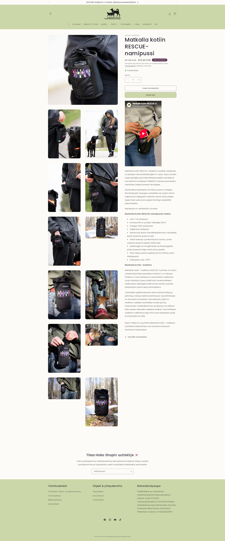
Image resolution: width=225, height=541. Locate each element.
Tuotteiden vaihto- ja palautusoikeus (64, 491)
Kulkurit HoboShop (107, 536)
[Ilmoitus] (176, 2)
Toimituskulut (130, 66)
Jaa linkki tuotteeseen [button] (137, 337)
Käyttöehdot (53, 504)
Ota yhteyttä (98, 496)
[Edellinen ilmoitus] (48, 2)
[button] (50, 13)
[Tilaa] (130, 471)
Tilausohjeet (98, 491)
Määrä (127, 75)
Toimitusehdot (54, 496)
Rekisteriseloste (55, 500)
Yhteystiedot (98, 500)
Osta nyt (150, 95)
